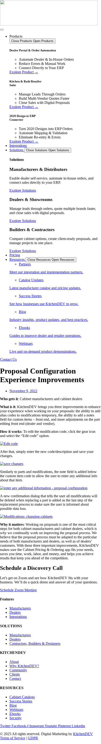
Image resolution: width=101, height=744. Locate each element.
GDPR (33, 738)
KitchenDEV (83, 734)
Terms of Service (12, 738)
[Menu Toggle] (2, 29)
